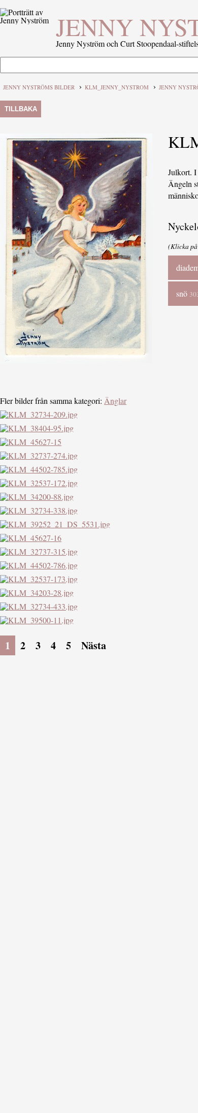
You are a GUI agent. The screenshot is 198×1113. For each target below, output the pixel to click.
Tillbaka (21, 109)
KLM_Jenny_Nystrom (117, 87)
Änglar (115, 400)
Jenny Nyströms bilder (39, 87)
